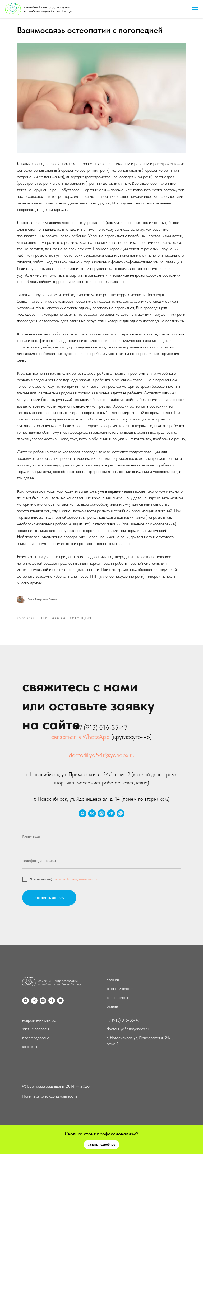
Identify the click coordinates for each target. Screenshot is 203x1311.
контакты (29, 1046)
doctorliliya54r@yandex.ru (102, 755)
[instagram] (101, 813)
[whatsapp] (120, 813)
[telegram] (111, 813)
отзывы (112, 1006)
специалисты (117, 997)
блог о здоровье (35, 1038)
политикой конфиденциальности (76, 879)
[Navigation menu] (195, 9)
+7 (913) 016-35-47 (123, 1020)
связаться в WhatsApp (80, 737)
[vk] (92, 813)
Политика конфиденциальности (49, 1096)
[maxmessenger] (82, 813)
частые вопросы (35, 1029)
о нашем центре (120, 988)
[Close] (197, 1129)
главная (113, 979)
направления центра (39, 1020)
